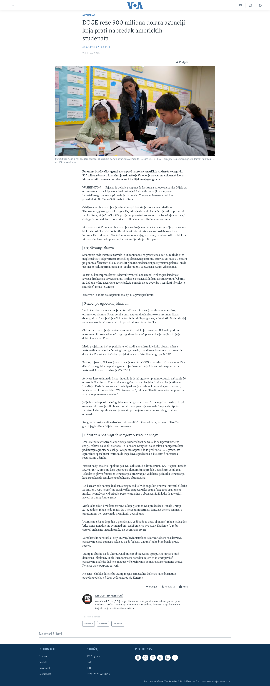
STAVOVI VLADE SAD (98, 674)
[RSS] (168, 658)
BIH (89, 668)
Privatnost (44, 668)
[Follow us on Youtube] (160, 658)
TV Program (93, 656)
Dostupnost (45, 674)
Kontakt (43, 662)
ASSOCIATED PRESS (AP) (96, 47)
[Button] (182, 62)
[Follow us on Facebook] (138, 658)
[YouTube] (240, 5)
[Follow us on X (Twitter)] (145, 658)
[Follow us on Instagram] (153, 658)
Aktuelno (88, 15)
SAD (89, 662)
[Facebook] (260, 5)
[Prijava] (175, 658)
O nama (43, 656)
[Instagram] (250, 5)
